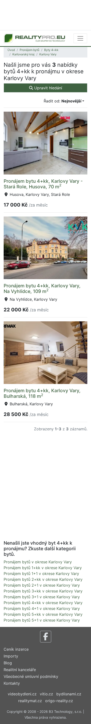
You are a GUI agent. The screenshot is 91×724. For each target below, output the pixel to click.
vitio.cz (46, 693)
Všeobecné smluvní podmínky (31, 676)
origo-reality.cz (59, 700)
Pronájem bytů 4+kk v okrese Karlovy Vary (43, 602)
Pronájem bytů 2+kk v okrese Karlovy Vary (43, 579)
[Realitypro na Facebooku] (45, 636)
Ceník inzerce (16, 649)
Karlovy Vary (48, 54)
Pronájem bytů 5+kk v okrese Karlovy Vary (43, 614)
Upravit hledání (47, 87)
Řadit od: (62, 101)
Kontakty (12, 683)
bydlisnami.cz (68, 693)
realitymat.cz (30, 700)
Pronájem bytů (29, 50)
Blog (8, 662)
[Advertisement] (45, 14)
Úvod (11, 50)
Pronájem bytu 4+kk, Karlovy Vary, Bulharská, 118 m (42, 393)
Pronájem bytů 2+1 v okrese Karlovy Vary (42, 585)
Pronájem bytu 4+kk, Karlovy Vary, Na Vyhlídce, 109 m (42, 288)
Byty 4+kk (51, 50)
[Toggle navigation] (80, 38)
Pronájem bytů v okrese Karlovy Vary (38, 561)
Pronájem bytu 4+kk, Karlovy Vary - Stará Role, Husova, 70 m (43, 184)
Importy (11, 656)
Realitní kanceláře (20, 669)
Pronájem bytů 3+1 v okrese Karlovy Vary (42, 596)
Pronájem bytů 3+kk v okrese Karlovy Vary (43, 591)
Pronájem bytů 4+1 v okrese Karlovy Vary (42, 608)
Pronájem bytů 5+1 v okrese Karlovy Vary (42, 620)
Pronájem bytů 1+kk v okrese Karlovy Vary (43, 567)
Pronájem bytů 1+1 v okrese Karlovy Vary (41, 573)
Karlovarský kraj (23, 54)
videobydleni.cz (22, 693)
